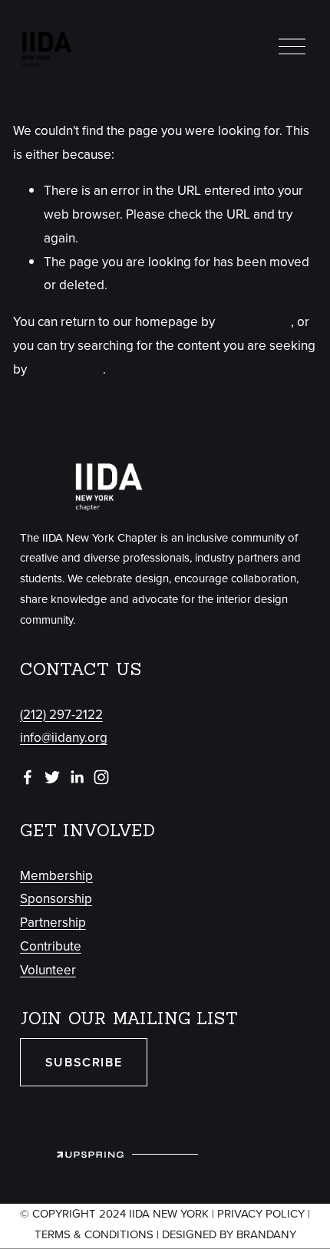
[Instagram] (101, 777)
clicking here (254, 321)
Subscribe (83, 1062)
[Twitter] (52, 777)
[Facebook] (27, 777)
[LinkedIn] (76, 777)
